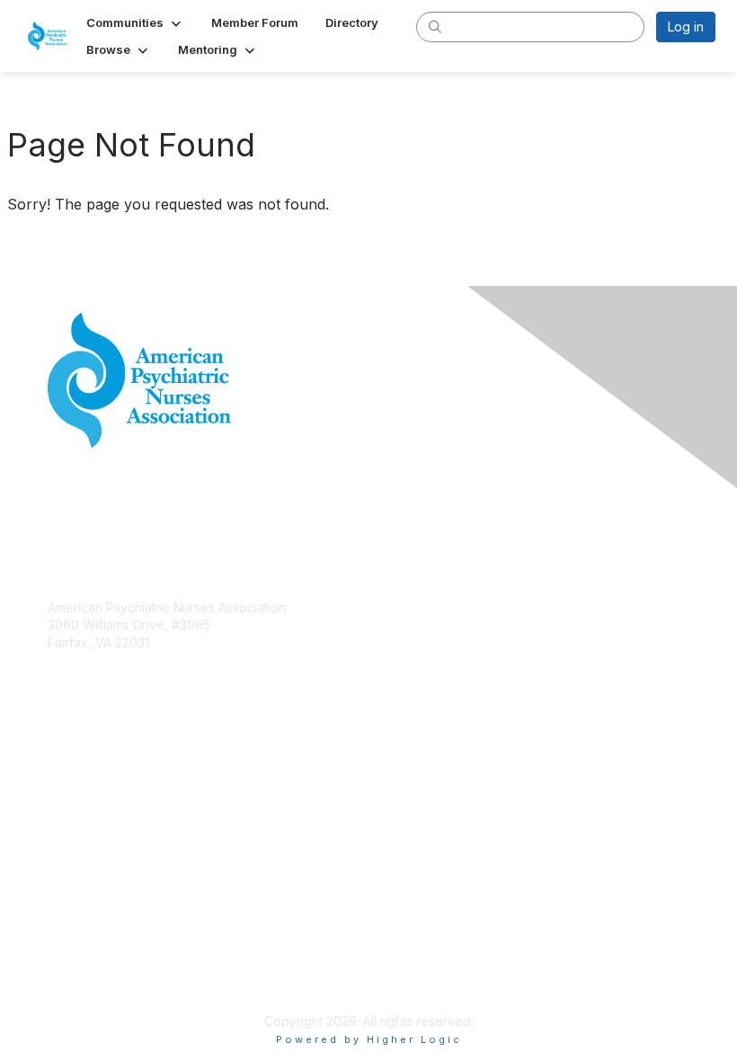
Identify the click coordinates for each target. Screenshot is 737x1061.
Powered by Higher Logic (369, 1039)
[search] (435, 26)
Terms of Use (88, 976)
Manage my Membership (121, 787)
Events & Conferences (114, 805)
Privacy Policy (89, 959)
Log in (686, 26)
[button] (135, 22)
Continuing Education (110, 822)
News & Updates (97, 840)
